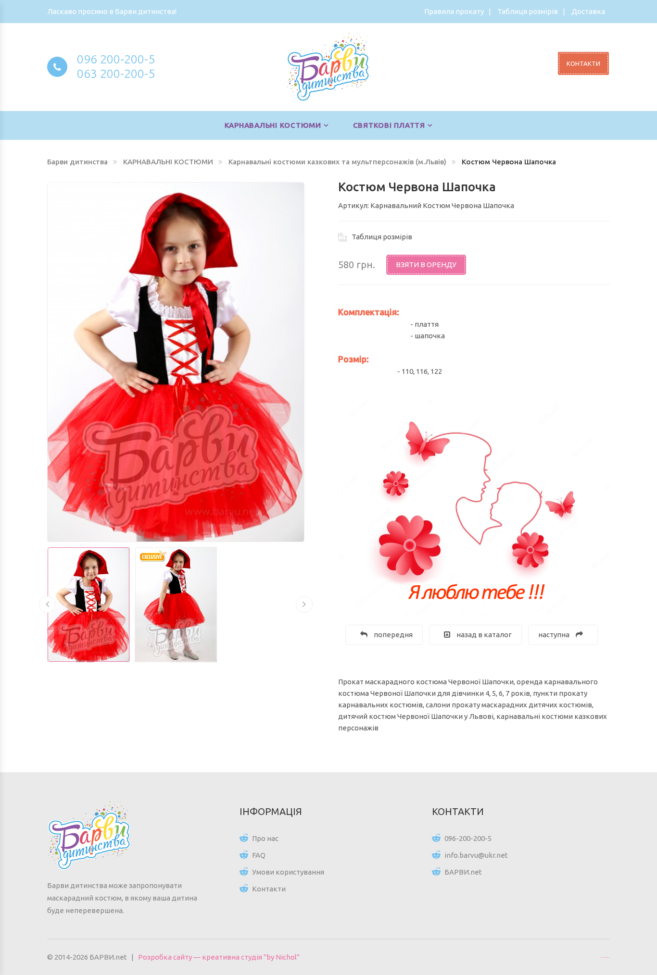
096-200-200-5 (468, 838)
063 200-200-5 (116, 73)
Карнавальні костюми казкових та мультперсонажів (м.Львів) (337, 162)
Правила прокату (454, 11)
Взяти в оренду (426, 264)
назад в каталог (483, 634)
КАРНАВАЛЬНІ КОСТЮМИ (273, 125)
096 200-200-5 (116, 59)
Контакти (269, 889)
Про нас (265, 838)
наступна (554, 634)
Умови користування (288, 872)
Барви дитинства (77, 162)
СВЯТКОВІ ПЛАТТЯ (389, 125)
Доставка (588, 11)
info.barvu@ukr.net (476, 855)
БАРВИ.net (463, 872)
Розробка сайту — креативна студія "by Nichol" (219, 957)
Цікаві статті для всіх (605, 957)
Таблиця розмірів (527, 11)
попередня (392, 634)
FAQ (258, 855)
